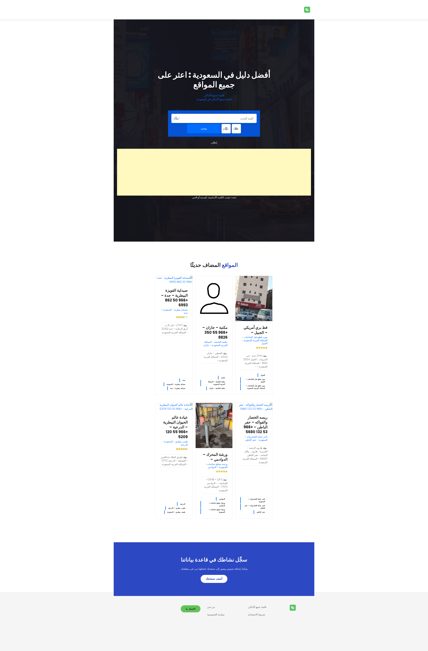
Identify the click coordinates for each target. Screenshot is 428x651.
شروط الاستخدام (256, 614)
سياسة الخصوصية (216, 614)
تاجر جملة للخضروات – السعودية (256, 500)
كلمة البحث (176, 118)
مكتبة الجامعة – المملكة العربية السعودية (216, 383)
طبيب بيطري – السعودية (176, 512)
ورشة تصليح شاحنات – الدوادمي (217, 504)
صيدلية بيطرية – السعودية (176, 384)
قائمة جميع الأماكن (214, 95)
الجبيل (263, 375)
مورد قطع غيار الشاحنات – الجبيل (255, 380)
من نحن (211, 607)
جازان (223, 378)
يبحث (204, 128)
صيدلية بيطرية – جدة (177, 388)
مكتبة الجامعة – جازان (217, 388)
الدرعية (182, 504)
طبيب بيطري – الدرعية (176, 508)
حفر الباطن (261, 512)
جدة (184, 380)
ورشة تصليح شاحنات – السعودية (217, 510)
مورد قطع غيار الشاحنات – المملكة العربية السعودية (255, 387)
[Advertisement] (214, 172)
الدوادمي (222, 499)
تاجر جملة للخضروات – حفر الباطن (255, 506)
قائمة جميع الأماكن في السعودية (214, 99)
